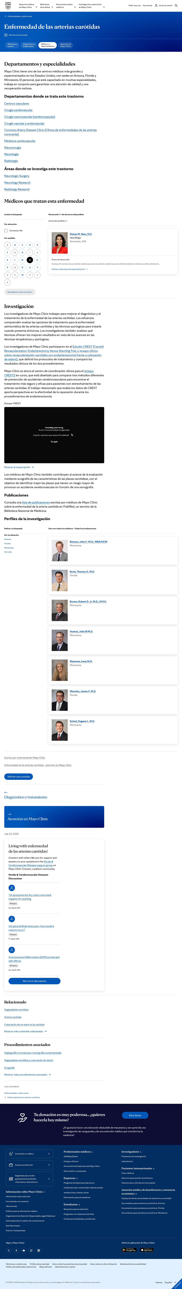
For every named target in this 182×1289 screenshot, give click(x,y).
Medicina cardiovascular (20, 141)
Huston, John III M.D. (81, 631)
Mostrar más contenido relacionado (23, 1031)
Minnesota (9, 547)
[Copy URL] (72, 435)
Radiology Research (17, 189)
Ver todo (8, 552)
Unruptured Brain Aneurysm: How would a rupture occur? (31, 927)
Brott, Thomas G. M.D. (82, 571)
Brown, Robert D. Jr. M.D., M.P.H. (88, 601)
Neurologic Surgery (16, 176)
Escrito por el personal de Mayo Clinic (24, 757)
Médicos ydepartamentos (48, 45)
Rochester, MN (16, 230)
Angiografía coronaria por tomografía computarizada (32, 1052)
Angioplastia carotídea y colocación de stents (28, 1060)
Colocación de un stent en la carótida (24, 1024)
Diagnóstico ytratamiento (29, 45)
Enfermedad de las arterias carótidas (52, 26)
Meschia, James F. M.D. (83, 691)
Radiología (11, 161)
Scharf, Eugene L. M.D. (82, 721)
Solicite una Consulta (18, 35)
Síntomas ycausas (12, 45)
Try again (54, 442)
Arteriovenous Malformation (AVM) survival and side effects (34, 958)
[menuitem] (12, 45)
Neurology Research (17, 182)
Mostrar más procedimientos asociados (25, 1074)
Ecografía (9, 1067)
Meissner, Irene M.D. (81, 661)
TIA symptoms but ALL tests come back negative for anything (30, 896)
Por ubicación (10, 224)
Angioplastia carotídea (16, 1009)
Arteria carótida (12, 1017)
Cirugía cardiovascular (18, 110)
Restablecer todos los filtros (19, 292)
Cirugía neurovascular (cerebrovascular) (29, 117)
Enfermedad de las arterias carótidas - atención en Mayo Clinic (38, 765)
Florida (7, 543)
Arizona (7, 539)
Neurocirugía (12, 147)
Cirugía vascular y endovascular (24, 123)
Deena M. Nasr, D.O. (81, 234)
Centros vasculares (16, 103)
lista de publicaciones (36, 502)
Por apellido (9, 238)
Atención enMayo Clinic (65, 45)
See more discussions (34, 981)
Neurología (11, 154)
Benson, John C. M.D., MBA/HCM (88, 541)
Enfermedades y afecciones (20, 16)
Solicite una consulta (18, 776)
